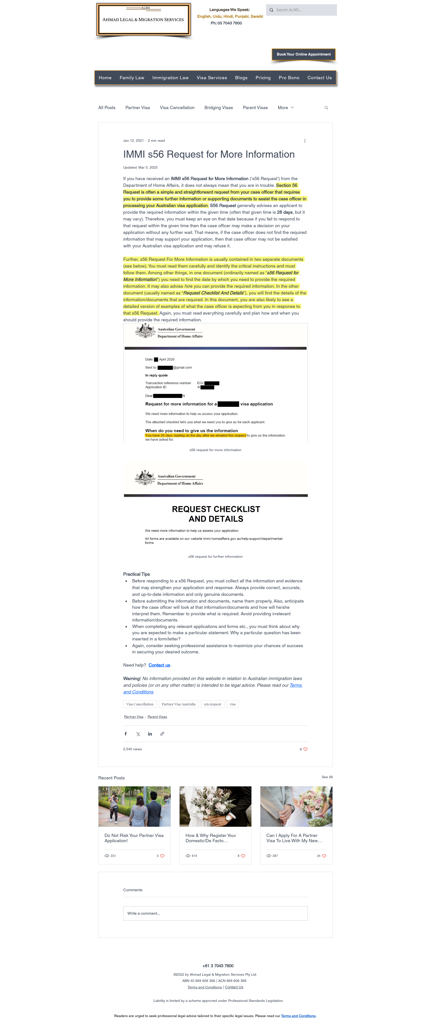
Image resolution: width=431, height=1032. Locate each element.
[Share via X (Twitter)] (137, 733)
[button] (326, 107)
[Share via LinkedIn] (150, 733)
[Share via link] (162, 733)
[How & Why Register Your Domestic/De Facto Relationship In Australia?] (216, 806)
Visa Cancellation (177, 107)
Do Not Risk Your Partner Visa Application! (134, 838)
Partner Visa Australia (179, 704)
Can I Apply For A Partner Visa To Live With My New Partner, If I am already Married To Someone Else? (293, 838)
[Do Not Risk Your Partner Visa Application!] (135, 806)
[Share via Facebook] (125, 733)
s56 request (212, 704)
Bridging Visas (219, 107)
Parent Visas (255, 107)
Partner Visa (137, 107)
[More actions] (305, 140)
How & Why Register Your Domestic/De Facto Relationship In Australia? (211, 838)
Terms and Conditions (205, 987)
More (283, 107)
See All (327, 777)
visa (233, 704)
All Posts (106, 107)
